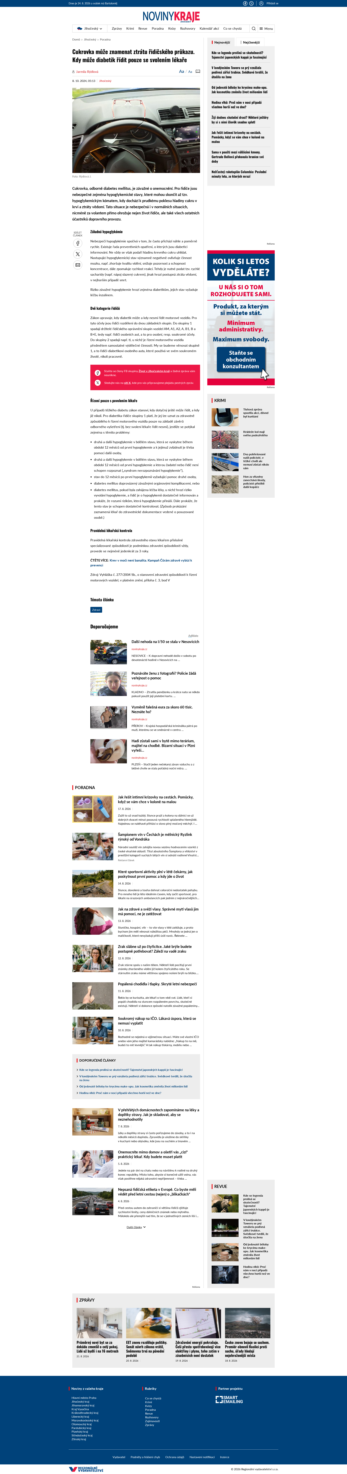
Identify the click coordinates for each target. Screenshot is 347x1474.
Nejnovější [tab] (222, 42)
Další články (134, 1227)
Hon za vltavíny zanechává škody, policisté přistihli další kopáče (254, 482)
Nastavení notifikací (202, 1457)
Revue (142, 28)
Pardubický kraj (81, 1428)
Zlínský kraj (79, 1439)
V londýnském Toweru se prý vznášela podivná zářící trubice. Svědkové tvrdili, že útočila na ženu (135, 1078)
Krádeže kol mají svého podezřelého (255, 433)
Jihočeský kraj (80, 1401)
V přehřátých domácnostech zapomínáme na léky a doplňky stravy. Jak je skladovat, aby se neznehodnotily (158, 1114)
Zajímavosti (152, 1421)
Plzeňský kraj (80, 1431)
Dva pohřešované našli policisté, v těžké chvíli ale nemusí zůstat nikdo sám (256, 461)
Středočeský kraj (82, 1435)
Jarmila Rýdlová (87, 72)
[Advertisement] (136, 1259)
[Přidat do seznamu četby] (198, 71)
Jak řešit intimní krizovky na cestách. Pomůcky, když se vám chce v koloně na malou (238, 137)
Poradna (158, 28)
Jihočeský (91, 28)
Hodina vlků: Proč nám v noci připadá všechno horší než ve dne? (120, 1092)
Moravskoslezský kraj (85, 1420)
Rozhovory (187, 28)
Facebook (245, 3)
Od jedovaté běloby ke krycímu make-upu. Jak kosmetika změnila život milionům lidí (133, 1086)
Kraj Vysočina (80, 1409)
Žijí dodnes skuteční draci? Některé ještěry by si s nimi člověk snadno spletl (240, 119)
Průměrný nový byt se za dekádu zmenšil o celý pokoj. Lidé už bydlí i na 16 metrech (97, 1347)
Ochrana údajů (174, 1457)
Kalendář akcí (209, 28)
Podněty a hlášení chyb (145, 1457)
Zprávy (117, 28)
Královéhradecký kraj (85, 1412)
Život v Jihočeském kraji (154, 371)
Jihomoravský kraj (83, 1405)
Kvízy (172, 28)
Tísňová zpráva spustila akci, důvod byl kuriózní (255, 413)
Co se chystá (232, 28)
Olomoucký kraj (82, 1424)
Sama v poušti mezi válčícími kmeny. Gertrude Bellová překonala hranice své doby (238, 156)
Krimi (130, 28)
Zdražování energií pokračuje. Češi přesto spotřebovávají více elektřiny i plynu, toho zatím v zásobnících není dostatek (197, 1349)
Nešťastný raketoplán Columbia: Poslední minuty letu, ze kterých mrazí (239, 174)
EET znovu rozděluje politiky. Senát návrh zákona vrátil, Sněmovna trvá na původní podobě (146, 1349)
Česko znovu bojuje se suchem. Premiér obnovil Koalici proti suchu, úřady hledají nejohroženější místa (247, 1349)
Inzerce (224, 1457)
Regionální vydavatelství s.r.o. (259, 1469)
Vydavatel (119, 1457)
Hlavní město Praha (84, 1397)
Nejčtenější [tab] (251, 42)
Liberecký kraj (80, 1416)
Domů (76, 39)
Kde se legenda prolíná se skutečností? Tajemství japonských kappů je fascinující (131, 1069)
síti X (127, 382)
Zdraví (96, 609)
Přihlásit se (272, 3)
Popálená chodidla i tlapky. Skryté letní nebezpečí (157, 984)
